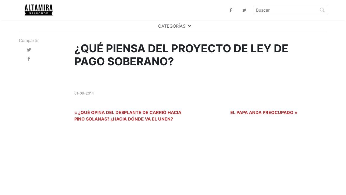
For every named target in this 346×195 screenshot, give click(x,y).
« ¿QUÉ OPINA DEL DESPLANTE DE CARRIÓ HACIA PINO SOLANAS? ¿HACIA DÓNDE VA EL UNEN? (127, 116)
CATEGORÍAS (171, 26)
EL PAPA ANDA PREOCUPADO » (263, 112)
